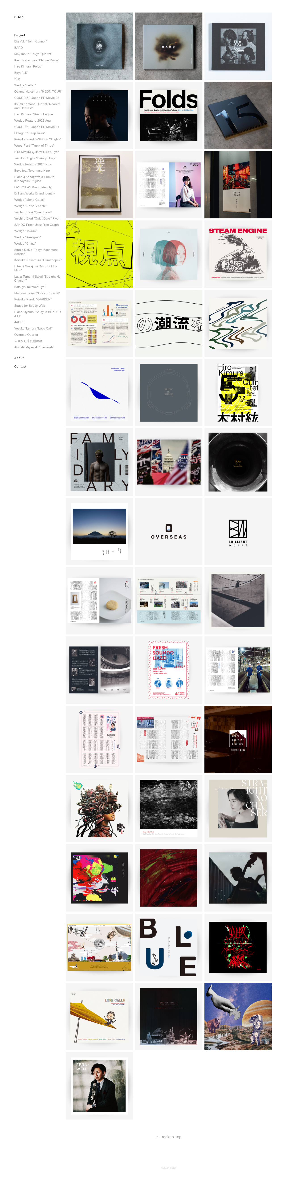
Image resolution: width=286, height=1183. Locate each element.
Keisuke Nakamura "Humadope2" (38, 260)
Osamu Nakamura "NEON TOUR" (38, 91)
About (19, 358)
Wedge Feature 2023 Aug (32, 120)
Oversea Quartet (26, 334)
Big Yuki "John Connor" (30, 41)
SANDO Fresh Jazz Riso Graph (36, 224)
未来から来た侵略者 (28, 341)
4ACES (19, 322)
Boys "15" (21, 72)
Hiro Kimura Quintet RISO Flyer (36, 152)
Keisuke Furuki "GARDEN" (33, 299)
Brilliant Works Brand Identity (34, 193)
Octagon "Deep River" (29, 133)
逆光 (17, 79)
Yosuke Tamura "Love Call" (33, 328)
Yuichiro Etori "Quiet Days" (33, 212)
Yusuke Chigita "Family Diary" (35, 158)
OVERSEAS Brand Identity (33, 187)
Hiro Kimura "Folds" (28, 66)
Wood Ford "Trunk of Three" (34, 145)
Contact (20, 366)
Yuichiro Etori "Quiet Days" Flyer (37, 218)
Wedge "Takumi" (26, 231)
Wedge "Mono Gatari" (29, 199)
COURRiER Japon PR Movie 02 (36, 97)
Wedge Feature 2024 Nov (32, 164)
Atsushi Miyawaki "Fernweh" (34, 347)
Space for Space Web (29, 305)
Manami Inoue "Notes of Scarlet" (37, 293)
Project (19, 35)
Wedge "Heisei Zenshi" (30, 206)
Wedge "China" (25, 243)
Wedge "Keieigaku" (27, 237)
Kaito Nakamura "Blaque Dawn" (36, 60)
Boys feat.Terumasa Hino (32, 170)
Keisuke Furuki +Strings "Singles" (37, 139)
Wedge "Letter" (25, 85)
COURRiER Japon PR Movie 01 (36, 127)
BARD (18, 47)
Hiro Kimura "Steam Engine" (34, 114)
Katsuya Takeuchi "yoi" (30, 287)
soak (19, 16)
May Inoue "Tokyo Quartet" (33, 54)
